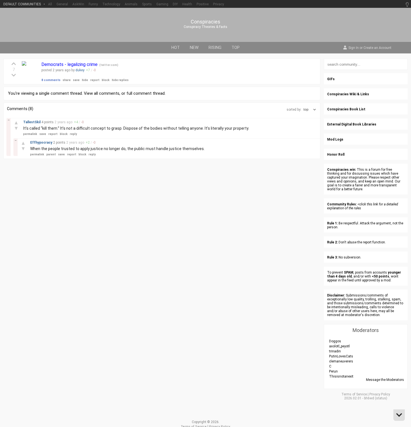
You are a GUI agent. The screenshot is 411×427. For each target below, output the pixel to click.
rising (215, 47)
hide (85, 80)
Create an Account (377, 48)
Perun (333, 371)
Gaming (162, 4)
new (194, 47)
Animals (131, 4)
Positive (203, 4)
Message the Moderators (385, 380)
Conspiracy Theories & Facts (205, 27)
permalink (30, 134)
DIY (175, 4)
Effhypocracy (41, 142)
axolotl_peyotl (339, 346)
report (95, 80)
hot (175, 47)
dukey (79, 70)
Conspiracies (205, 21)
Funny (93, 4)
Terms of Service (354, 394)
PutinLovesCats (341, 356)
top (236, 47)
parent (51, 154)
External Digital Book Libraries (351, 124)
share (67, 80)
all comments (106, 93)
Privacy (218, 4)
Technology (111, 4)
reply (73, 134)
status (381, 398)
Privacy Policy (379, 394)
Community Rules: (342, 204)
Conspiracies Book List (346, 109)
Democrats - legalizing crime (70, 64)
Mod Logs (335, 139)
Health (187, 4)
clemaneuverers (341, 361)
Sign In (353, 48)
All (50, 4)
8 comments (50, 80)
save (76, 80)
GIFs (331, 79)
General (62, 4)
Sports (147, 4)
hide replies (120, 80)
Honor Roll (335, 154)
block (106, 80)
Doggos (335, 341)
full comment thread (145, 93)
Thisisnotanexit (341, 376)
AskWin (78, 4)
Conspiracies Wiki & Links (348, 94)
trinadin (335, 351)
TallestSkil (32, 122)
